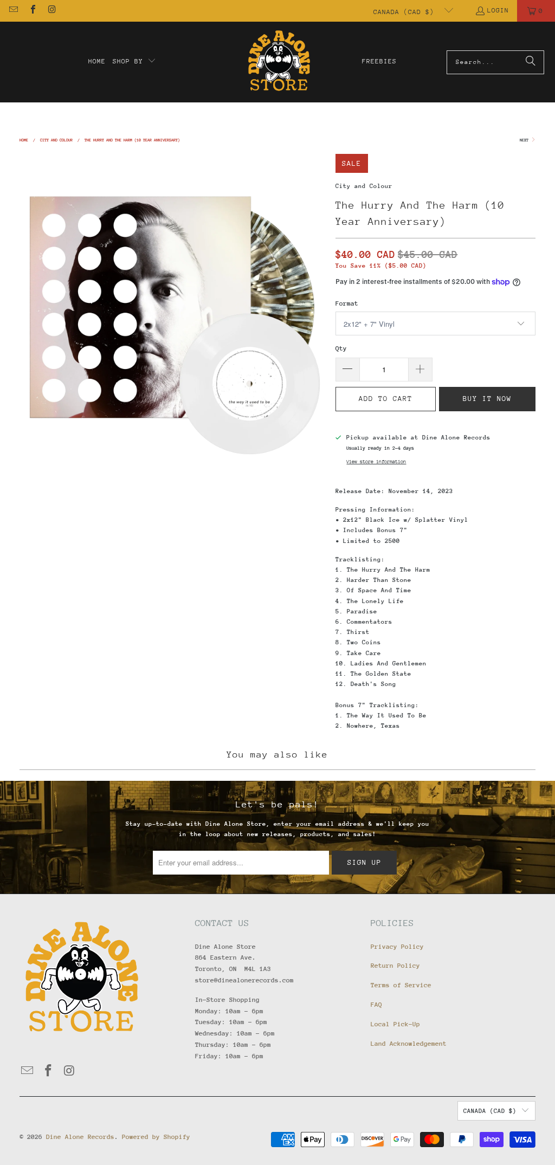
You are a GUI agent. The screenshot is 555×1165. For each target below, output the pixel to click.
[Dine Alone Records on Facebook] (32, 11)
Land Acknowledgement (409, 1043)
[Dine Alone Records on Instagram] (51, 11)
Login (498, 10)
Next (525, 140)
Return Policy (395, 965)
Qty (341, 348)
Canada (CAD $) (405, 12)
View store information (376, 461)
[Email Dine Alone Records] (13, 11)
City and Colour (363, 186)
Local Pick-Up (395, 1024)
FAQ (376, 1004)
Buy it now (487, 398)
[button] (134, 62)
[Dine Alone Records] (279, 62)
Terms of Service (401, 985)
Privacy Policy (397, 946)
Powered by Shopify (156, 1137)
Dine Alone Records (80, 1137)
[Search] (530, 62)
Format (346, 303)
